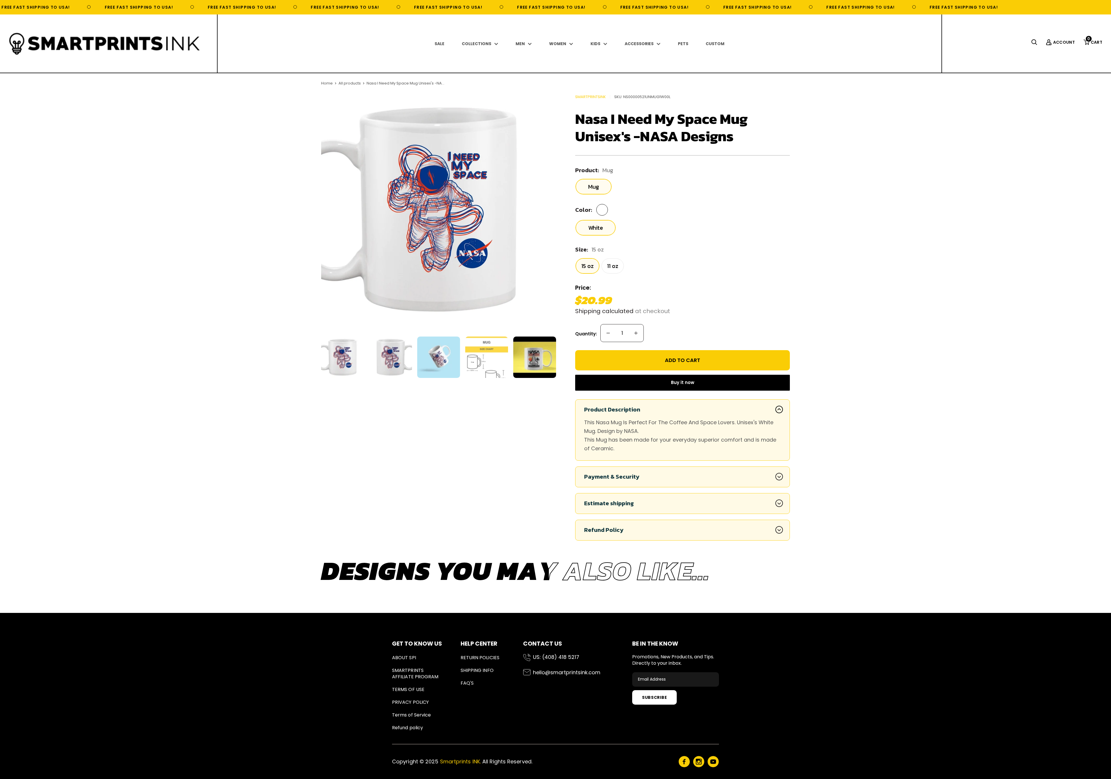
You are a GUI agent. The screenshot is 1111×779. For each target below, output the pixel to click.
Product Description (612, 409)
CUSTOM (715, 44)
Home (327, 83)
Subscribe (654, 697)
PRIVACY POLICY (410, 702)
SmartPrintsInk (590, 97)
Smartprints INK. (460, 761)
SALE (439, 44)
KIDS (595, 44)
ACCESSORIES (639, 44)
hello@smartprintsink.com (566, 672)
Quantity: (586, 334)
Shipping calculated (604, 311)
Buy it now (682, 382)
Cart (1094, 42)
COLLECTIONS (476, 44)
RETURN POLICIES (480, 657)
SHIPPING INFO (477, 670)
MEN (520, 44)
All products (350, 83)
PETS (683, 44)
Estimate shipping (609, 503)
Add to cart (682, 360)
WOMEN (557, 44)
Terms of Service (411, 715)
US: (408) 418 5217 (556, 657)
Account (1064, 42)
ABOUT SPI (404, 657)
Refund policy (407, 727)
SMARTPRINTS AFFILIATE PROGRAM (415, 673)
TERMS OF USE (408, 689)
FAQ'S (467, 683)
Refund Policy (603, 530)
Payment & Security (611, 476)
